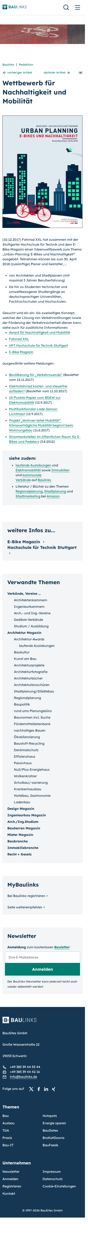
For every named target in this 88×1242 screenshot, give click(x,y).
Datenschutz (53, 1179)
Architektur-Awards (29, 639)
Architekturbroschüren (32, 685)
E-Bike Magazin (21, 352)
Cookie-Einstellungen (59, 1186)
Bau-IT (8, 1145)
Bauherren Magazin (23, 828)
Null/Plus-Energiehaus (32, 769)
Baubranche (17, 841)
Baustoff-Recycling (29, 743)
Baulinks (8, 64)
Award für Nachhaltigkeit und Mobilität (39, 332)
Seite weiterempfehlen (24, 907)
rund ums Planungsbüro (33, 711)
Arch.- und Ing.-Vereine (32, 613)
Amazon (53, 496)
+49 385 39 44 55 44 (25, 1067)
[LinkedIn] (47, 1088)
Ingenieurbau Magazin (26, 815)
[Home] (42, 1022)
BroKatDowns (53, 1138)
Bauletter (61, 947)
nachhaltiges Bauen (29, 730)
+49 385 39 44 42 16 (25, 1072)
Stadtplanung (55, 491)
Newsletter (10, 1171)
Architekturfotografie (30, 672)
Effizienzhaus (24, 756)
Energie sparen (54, 1123)
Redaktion (26, 64)
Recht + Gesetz (19, 854)
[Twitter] (32, 1088)
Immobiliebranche (22, 848)
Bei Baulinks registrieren (26, 896)
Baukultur (21, 652)
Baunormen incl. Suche (32, 717)
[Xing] (54, 1088)
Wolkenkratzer (25, 776)
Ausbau (8, 1123)
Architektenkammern (30, 600)
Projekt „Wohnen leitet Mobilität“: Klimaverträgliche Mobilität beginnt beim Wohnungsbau (41, 425)
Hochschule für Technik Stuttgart (42, 547)
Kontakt (8, 1193)
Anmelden (10, 1179)
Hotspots (50, 1116)
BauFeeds (50, 1145)
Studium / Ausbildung (31, 626)
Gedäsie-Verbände (28, 620)
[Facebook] (40, 1088)
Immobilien (60, 470)
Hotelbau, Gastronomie (32, 796)
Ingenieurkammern (29, 607)
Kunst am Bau (25, 659)
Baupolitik (22, 704)
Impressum (52, 1171)
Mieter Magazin (20, 835)
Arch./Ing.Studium (22, 822)
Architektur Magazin (24, 633)
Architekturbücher (28, 678)
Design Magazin (20, 809)
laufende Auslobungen (33, 465)
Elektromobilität (28, 470)
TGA (5, 1130)
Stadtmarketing (28, 496)
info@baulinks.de (23, 1077)
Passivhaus (23, 763)
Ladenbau (22, 802)
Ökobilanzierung (27, 737)
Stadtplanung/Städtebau (34, 691)
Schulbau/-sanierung (31, 782)
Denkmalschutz (26, 750)
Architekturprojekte (29, 665)
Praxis (7, 1138)
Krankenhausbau (27, 789)
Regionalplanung (29, 491)
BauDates (50, 1130)
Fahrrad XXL (19, 339)
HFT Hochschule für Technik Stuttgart (38, 345)
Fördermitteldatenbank (32, 724)
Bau (5, 1116)
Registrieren (11, 1186)
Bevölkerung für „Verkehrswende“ (35, 375)
